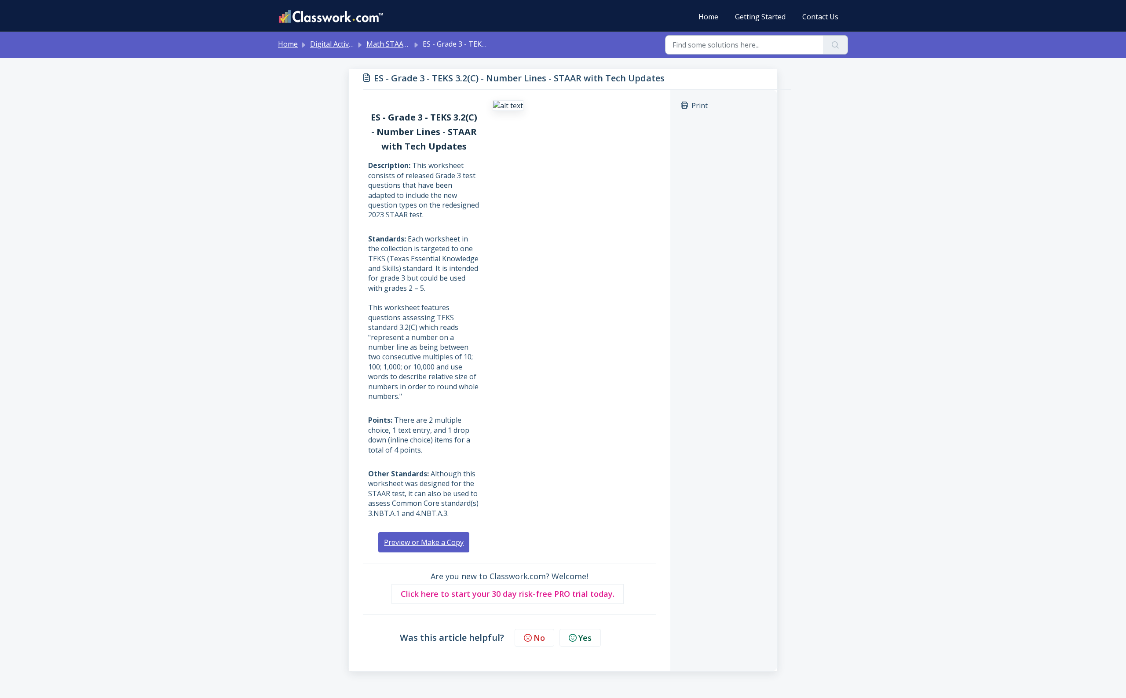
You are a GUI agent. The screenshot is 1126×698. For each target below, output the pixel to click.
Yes (585, 637)
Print (699, 105)
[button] (507, 594)
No (539, 637)
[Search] (835, 45)
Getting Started (760, 17)
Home (708, 17)
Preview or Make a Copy (424, 542)
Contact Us (820, 17)
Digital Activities (336, 44)
